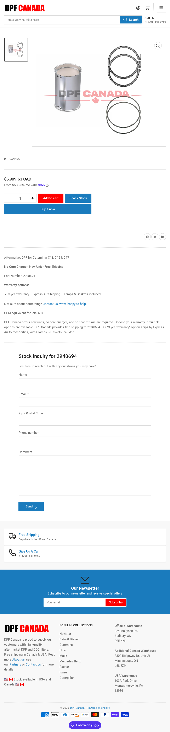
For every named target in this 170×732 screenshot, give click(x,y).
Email (24, 394)
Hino (63, 650)
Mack (63, 656)
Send (29, 506)
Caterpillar (67, 678)
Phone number (29, 433)
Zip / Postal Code (31, 413)
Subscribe (116, 602)
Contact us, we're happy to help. (65, 304)
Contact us (33, 664)
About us (18, 659)
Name (23, 375)
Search (133, 20)
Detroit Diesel (69, 639)
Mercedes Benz (70, 661)
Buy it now (48, 209)
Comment (25, 452)
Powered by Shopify (98, 707)
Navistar (65, 634)
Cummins (66, 645)
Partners (15, 664)
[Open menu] (161, 7)
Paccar (64, 667)
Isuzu (63, 672)
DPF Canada (12, 158)
